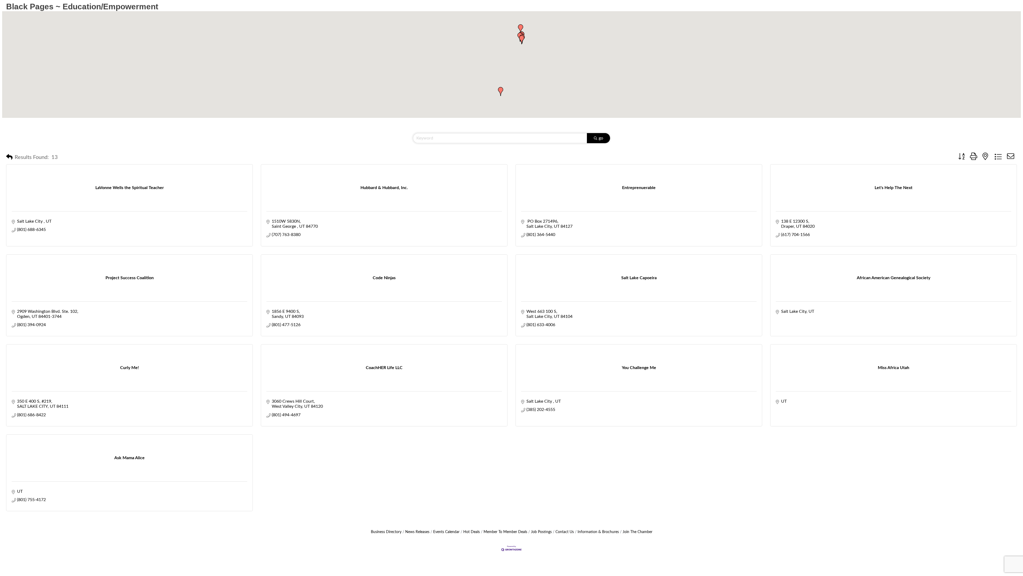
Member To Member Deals (505, 532)
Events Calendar (446, 532)
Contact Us (564, 532)
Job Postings (541, 532)
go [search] (601, 138)
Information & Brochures (598, 532)
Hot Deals (471, 532)
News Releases (417, 532)
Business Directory (386, 532)
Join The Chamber (637, 532)
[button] (520, 28)
